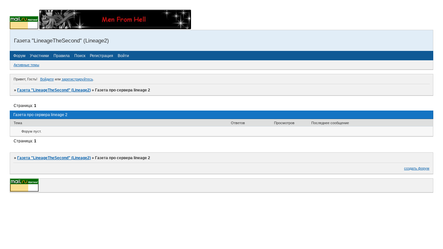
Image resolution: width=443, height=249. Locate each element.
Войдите (47, 79)
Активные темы (26, 65)
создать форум (416, 168)
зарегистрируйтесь (77, 79)
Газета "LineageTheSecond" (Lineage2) (54, 90)
